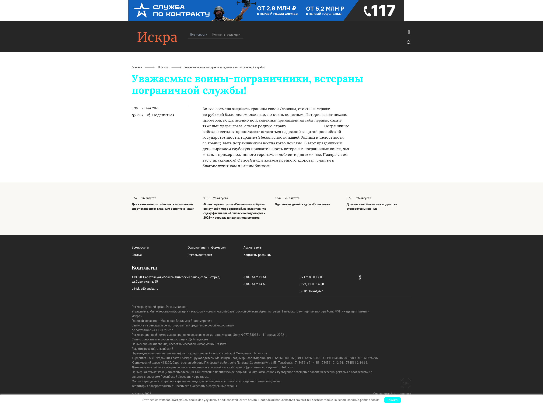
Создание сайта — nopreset (392, 393)
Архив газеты (253, 247)
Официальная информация (207, 247)
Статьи (137, 255)
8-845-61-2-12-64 (255, 277)
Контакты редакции (226, 34)
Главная (137, 67)
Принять (392, 400)
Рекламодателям (200, 255)
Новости (163, 67)
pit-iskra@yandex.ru (145, 288)
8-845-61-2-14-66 (255, 284)
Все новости (140, 247)
